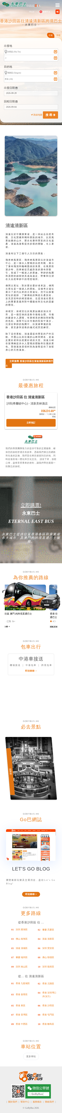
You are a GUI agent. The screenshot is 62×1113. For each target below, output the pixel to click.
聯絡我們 (49, 1102)
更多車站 (31, 1056)
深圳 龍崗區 (48, 966)
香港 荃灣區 (22, 1015)
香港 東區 (20, 1005)
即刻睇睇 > (31, 671)
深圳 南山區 (22, 966)
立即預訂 (31, 423)
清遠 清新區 (48, 939)
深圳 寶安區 (48, 948)
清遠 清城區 (22, 948)
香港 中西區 (22, 1024)
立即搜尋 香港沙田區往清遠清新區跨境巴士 (29, 363)
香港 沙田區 (48, 1005)
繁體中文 (46, 12)
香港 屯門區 (48, 1015)
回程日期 (9, 101)
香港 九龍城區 (23, 983)
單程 (58, 35)
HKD (31, 12)
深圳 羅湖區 (22, 929)
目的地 (8, 66)
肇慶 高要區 (48, 930)
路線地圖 (38, 115)
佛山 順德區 (48, 957)
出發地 (8, 45)
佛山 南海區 (22, 939)
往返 (51, 35)
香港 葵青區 (22, 994)
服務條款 (37, 1102)
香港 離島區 (48, 1024)
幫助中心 (25, 1102)
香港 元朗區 (48, 983)
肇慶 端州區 (22, 957)
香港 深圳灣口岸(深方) (49, 994)
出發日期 (9, 87)
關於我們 (12, 1102)
